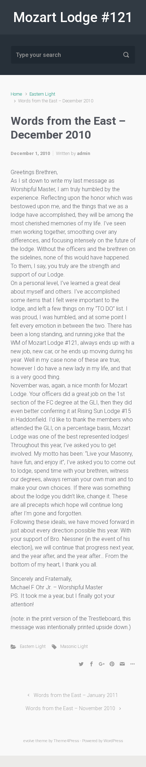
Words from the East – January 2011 (76, 695)
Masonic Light (74, 646)
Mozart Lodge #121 (73, 17)
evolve (28, 741)
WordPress (113, 741)
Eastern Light (42, 94)
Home (16, 94)
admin (83, 153)
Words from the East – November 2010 (70, 709)
